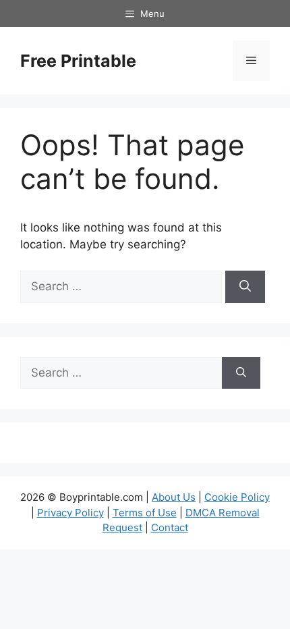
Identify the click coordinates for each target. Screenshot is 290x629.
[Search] (245, 287)
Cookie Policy (237, 497)
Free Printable (78, 61)
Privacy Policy (70, 512)
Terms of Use (145, 512)
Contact (169, 527)
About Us (174, 497)
